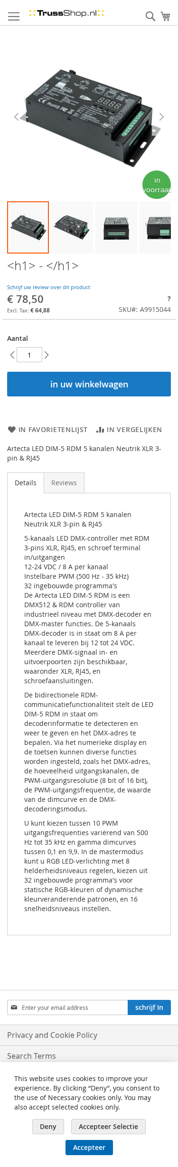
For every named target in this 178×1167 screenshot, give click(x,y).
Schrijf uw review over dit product (48, 287)
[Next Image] (161, 117)
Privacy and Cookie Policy (52, 1035)
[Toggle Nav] (13, 16)
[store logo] (66, 13)
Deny (48, 1126)
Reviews (64, 482)
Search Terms (31, 1056)
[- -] (72, 227)
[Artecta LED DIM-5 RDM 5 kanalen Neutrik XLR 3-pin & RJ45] (28, 227)
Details (26, 482)
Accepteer (89, 1147)
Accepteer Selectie (108, 1126)
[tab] (25, 482)
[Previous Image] (16, 117)
